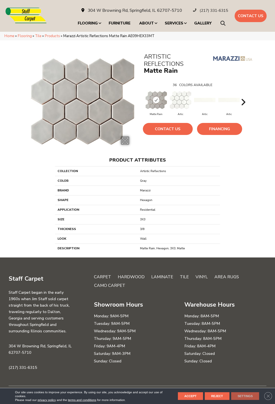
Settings (245, 396)
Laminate (162, 277)
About (146, 23)
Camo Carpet (109, 285)
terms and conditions (82, 400)
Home (9, 35)
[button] (223, 23)
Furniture (119, 23)
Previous (142, 96)
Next (243, 96)
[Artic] (180, 100)
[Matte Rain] (156, 100)
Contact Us (167, 129)
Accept (190, 396)
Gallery (203, 23)
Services (174, 23)
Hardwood (131, 277)
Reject (217, 396)
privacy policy (47, 400)
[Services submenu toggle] (185, 23)
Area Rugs (226, 277)
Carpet (102, 277)
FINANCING (219, 129)
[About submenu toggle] (156, 23)
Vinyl (202, 277)
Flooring (88, 23)
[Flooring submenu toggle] (100, 23)
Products (52, 35)
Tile (38, 35)
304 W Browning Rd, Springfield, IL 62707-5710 (135, 10)
